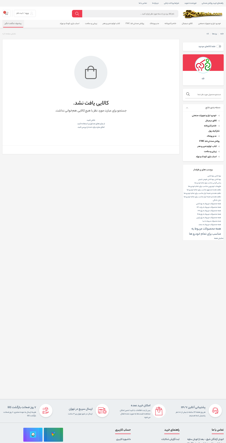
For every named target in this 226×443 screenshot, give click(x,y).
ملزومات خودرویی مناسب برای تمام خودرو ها (204, 186)
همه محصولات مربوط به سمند (210, 224)
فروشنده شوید (190, 3)
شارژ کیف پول (214, 131)
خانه (222, 34)
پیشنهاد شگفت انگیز (13, 23)
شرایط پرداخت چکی (171, 3)
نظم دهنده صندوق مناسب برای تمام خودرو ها (204, 189)
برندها (214, 34)
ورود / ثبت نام (23, 13)
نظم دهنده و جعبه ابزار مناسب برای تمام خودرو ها (202, 193)
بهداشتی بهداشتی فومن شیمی (209, 179)
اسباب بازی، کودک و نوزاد (69, 23)
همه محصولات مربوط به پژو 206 (209, 210)
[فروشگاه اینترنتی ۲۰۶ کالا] (203, 14)
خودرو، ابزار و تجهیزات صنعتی (209, 23)
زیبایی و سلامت (91, 23)
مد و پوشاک (154, 23)
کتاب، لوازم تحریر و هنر (111, 23)
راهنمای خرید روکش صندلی (212, 3)
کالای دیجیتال (187, 23)
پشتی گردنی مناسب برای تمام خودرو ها (207, 183)
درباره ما (155, 3)
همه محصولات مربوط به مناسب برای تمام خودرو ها (205, 232)
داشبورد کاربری (123, 440)
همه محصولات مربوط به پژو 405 (209, 214)
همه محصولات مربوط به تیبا (212, 221)
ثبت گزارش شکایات (170, 440)
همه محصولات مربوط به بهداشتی (208, 203)
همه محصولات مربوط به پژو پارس (208, 217)
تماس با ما (143, 3)
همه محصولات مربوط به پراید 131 (209, 207)
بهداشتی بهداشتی (214, 176)
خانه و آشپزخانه (170, 23)
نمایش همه (219, 238)
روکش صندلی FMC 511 (135, 23)
